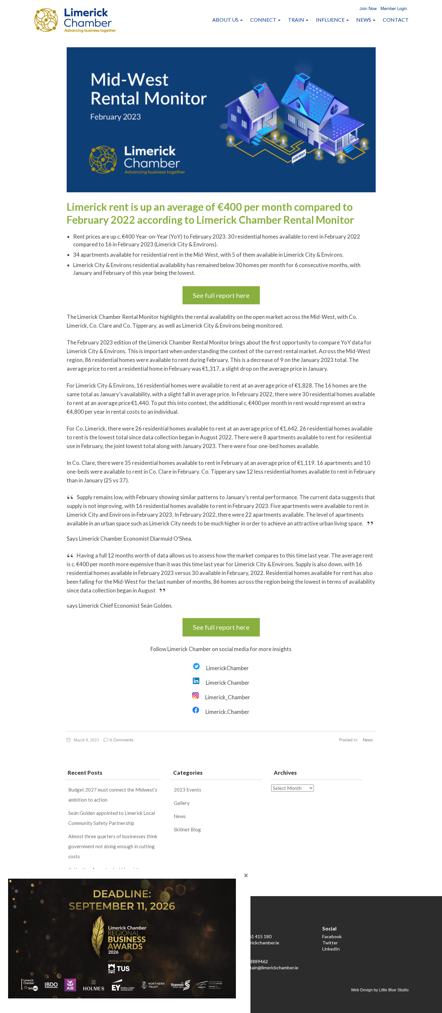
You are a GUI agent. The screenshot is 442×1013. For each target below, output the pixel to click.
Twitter (330, 942)
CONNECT (263, 20)
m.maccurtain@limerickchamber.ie (264, 967)
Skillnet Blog (187, 829)
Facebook (332, 936)
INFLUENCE (331, 20)
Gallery (182, 803)
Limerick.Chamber (227, 711)
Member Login (394, 8)
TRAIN (296, 20)
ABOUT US (225, 20)
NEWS (364, 20)
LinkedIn (331, 948)
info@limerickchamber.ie (255, 942)
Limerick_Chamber (227, 697)
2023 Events (187, 790)
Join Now (368, 8)
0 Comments (121, 740)
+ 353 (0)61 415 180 (251, 936)
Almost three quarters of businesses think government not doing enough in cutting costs (112, 846)
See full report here (221, 295)
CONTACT (396, 20)
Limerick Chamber (227, 682)
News (368, 740)
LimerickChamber (227, 668)
